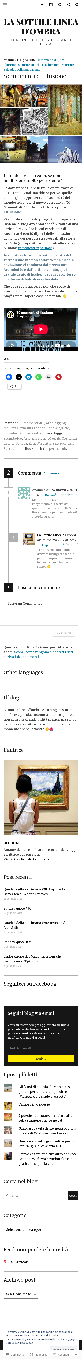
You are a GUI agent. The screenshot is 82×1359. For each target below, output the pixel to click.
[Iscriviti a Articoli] (5, 1262)
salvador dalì (63, 443)
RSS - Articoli (17, 1262)
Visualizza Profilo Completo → (28, 859)
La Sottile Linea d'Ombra (56, 535)
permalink (57, 449)
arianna (9, 60)
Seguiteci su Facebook (30, 984)
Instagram (49, 4)
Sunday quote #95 (18, 908)
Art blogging (56, 423)
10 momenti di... (47, 60)
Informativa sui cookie (20, 1342)
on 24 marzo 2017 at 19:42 (56, 540)
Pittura (21, 443)
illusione (39, 438)
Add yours (51, 473)
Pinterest (58, 4)
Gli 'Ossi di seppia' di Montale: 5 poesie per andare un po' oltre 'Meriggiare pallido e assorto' (44, 1091)
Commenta (64, 632)
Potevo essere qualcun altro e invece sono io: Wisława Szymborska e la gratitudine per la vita (48, 1159)
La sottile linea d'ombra (41, 26)
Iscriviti (41, 1058)
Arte (27, 438)
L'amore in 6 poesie (34, 1104)
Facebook (41, 4)
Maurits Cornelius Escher (35, 65)
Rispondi (51, 495)
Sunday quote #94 (18, 942)
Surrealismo (31, 69)
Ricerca (76, 4)
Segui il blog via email (31, 1013)
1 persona (72, 494)
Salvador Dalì (13, 69)
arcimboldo (13, 438)
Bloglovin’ (67, 4)
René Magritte (64, 65)
